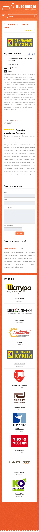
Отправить (19, 233)
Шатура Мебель (19, 293)
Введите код (8, 225)
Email (5, 199)
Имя (5, 192)
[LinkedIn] (32, 54)
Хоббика (19, 336)
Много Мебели (19, 445)
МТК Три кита (19, 423)
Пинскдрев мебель (19, 401)
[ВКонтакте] (29, 54)
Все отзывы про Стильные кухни (16, 25)
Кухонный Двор (19, 488)
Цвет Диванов (19, 315)
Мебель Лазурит (19, 467)
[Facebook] (34, 54)
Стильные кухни (19, 358)
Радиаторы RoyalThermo (19, 380)
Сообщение (8, 208)
